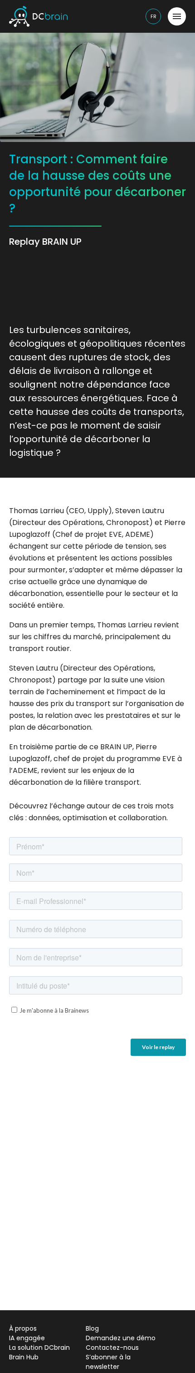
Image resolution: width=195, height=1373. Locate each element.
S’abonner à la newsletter (108, 1362)
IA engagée (27, 1338)
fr (153, 16)
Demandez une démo (121, 1338)
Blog (92, 1328)
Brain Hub (24, 1357)
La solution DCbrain (39, 1347)
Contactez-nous (112, 1347)
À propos (23, 1328)
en (153, 35)
